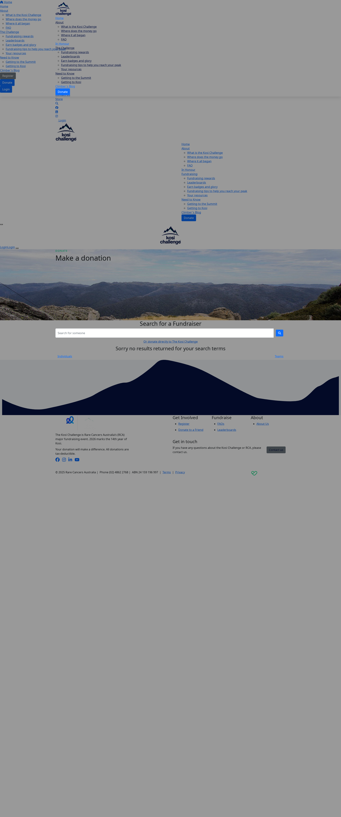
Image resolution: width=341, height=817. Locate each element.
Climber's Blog (65, 86)
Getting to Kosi (71, 82)
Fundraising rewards (75, 52)
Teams (279, 356)
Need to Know (64, 73)
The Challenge (64, 48)
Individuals (65, 356)
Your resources (71, 69)
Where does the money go (79, 31)
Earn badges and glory (76, 61)
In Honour (62, 44)
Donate (63, 92)
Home (59, 18)
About (59, 22)
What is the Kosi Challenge (79, 27)
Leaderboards (70, 56)
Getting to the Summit (76, 78)
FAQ (64, 39)
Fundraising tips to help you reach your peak (91, 65)
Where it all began (73, 35)
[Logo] (63, 8)
